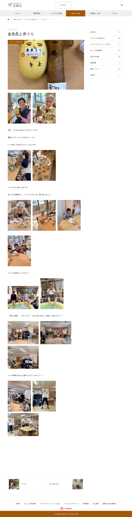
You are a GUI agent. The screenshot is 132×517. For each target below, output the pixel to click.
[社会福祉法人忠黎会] (20, 5)
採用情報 (86, 503)
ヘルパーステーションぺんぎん (50, 503)
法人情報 (96, 503)
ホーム (17, 13)
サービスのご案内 (56, 13)
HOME (18, 503)
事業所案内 (36, 13)
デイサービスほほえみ (16, 42)
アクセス (114, 13)
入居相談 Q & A (95, 13)
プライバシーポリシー (71, 503)
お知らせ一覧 (75, 13)
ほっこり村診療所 (30, 503)
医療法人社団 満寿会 (109, 503)
